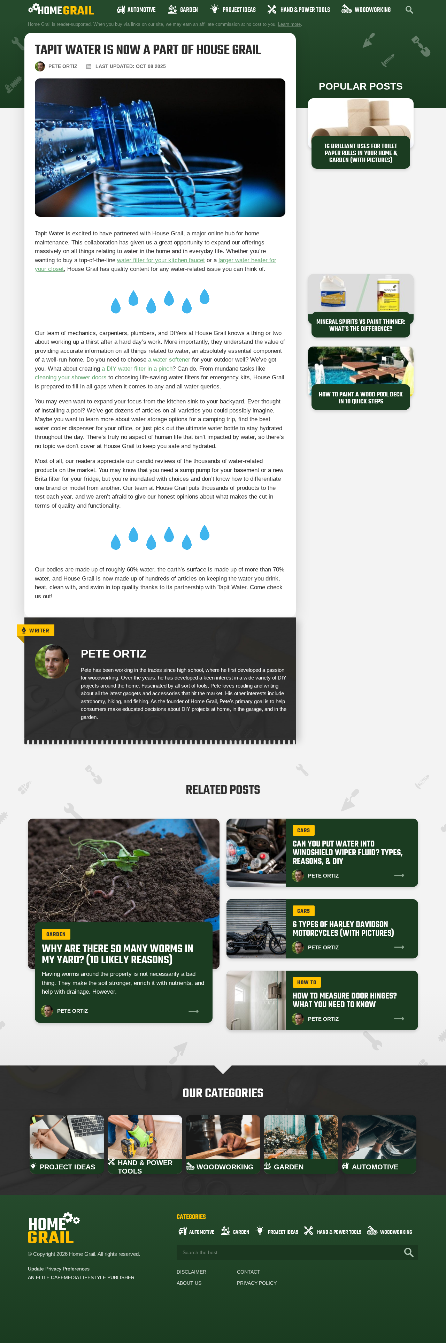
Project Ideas (239, 10)
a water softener (169, 359)
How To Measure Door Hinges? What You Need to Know (345, 1000)
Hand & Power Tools (305, 10)
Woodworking (373, 10)
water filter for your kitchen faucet (161, 260)
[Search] (409, 1252)
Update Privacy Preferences (59, 1269)
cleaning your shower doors (71, 377)
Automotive (141, 10)
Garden (189, 10)
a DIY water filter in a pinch (137, 368)
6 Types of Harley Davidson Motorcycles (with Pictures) (343, 929)
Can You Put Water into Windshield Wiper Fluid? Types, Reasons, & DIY (348, 853)
